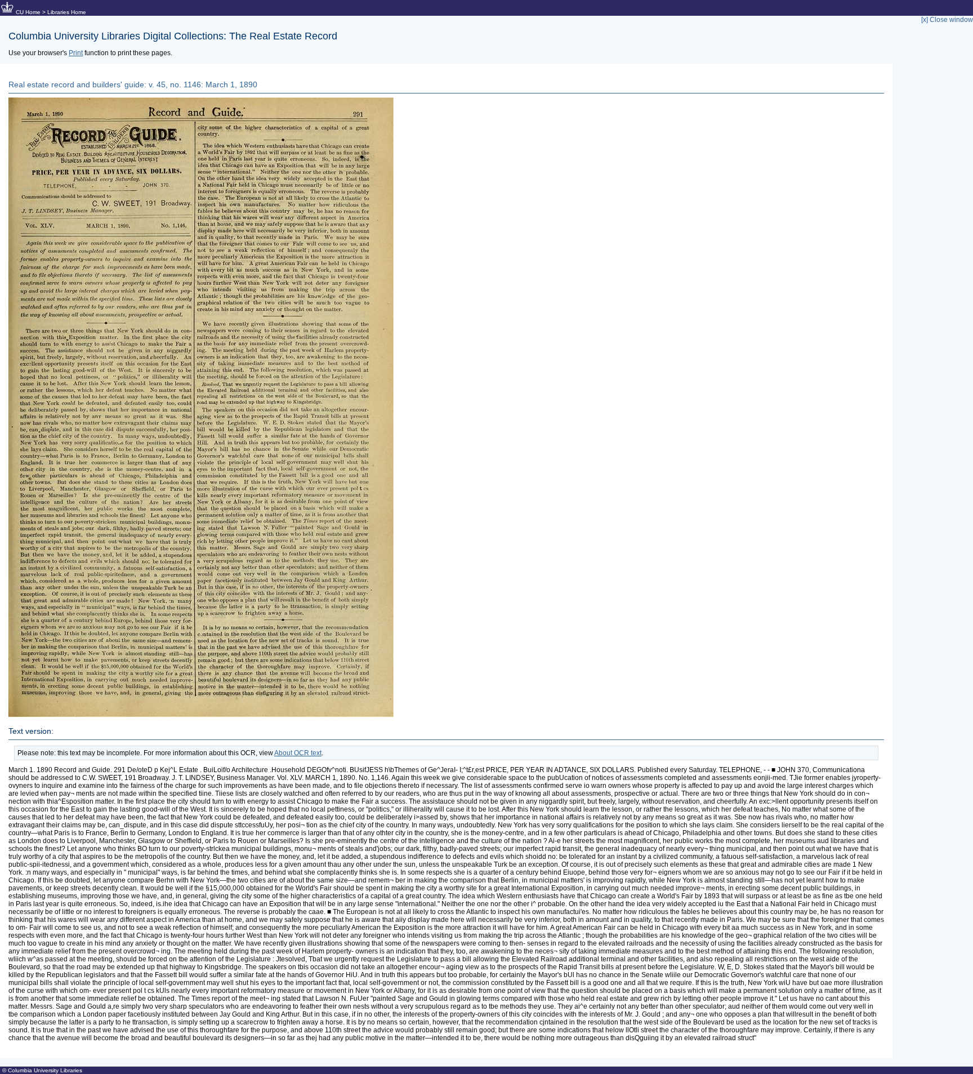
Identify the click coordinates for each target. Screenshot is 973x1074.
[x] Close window (947, 20)
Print (76, 53)
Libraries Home (66, 12)
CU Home (28, 12)
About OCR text (298, 753)
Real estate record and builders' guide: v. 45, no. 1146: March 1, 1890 (132, 84)
